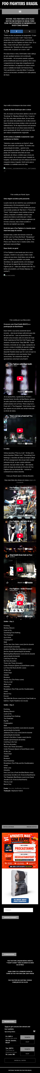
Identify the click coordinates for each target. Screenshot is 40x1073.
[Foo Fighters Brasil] (20, 3)
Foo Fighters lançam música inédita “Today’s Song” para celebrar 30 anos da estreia (20, 963)
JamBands (18, 788)
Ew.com (11, 788)
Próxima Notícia (32, 827)
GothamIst (25, 788)
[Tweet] (29, 31)
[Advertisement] (20, 91)
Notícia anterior (8, 827)
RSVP (27, 1042)
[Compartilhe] (16, 31)
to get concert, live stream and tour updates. (17, 1028)
